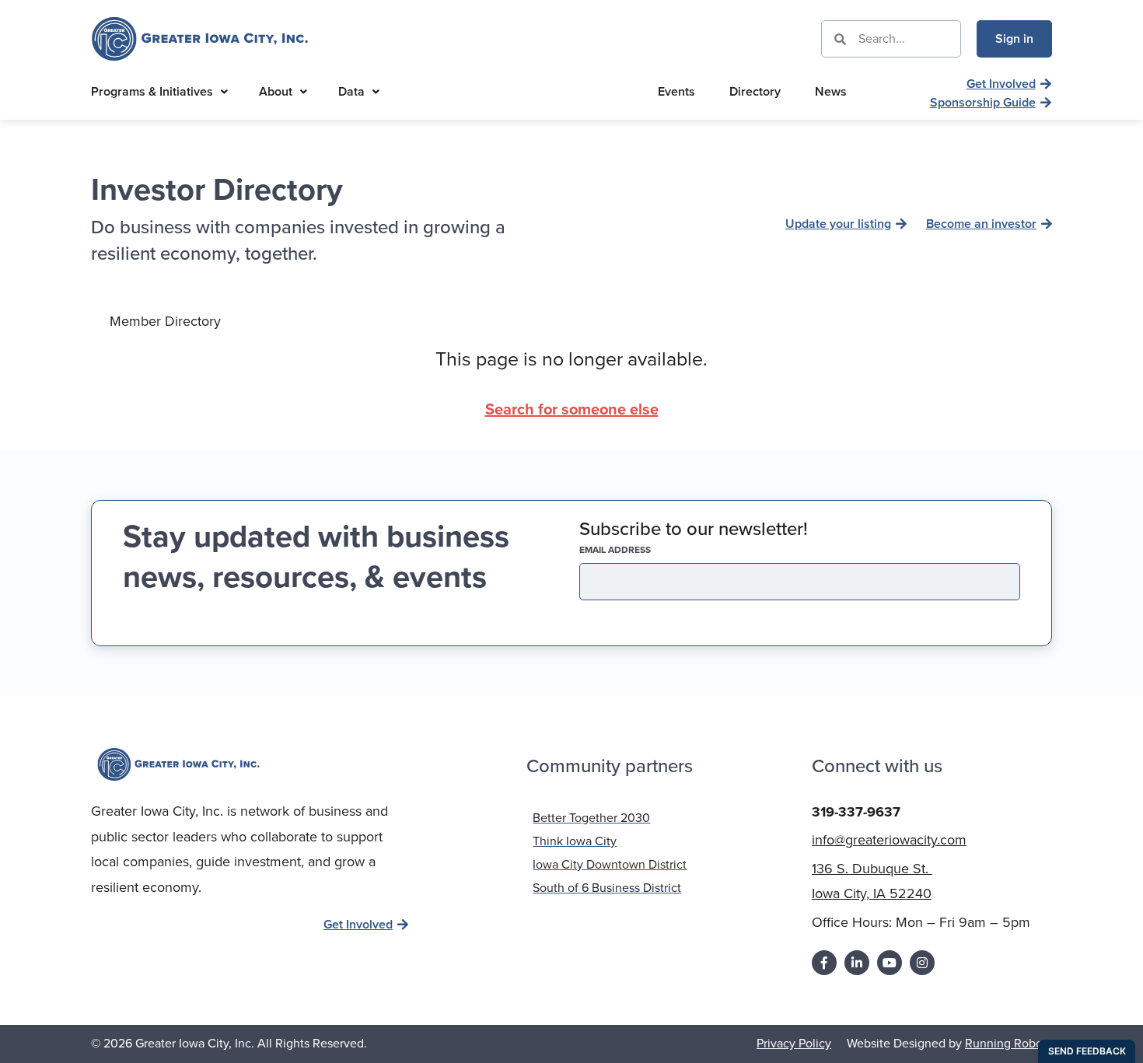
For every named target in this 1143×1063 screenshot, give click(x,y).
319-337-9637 (856, 812)
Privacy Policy (794, 1043)
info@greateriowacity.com (889, 840)
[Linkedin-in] (856, 962)
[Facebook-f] (824, 962)
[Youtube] (889, 962)
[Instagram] (922, 962)
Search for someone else (572, 409)
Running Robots (1008, 1043)
